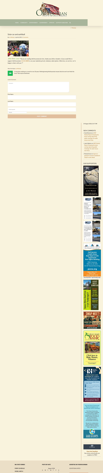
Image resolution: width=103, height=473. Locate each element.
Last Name (10, 101)
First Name (10, 94)
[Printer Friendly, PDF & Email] (14, 58)
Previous (74, 28)
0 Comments (25, 37)
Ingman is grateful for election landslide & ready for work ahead (92, 155)
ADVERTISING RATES (74, 468)
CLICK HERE (25, 61)
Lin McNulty (11, 37)
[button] (70, 22)
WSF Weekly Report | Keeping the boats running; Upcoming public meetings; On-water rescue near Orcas (91, 136)
